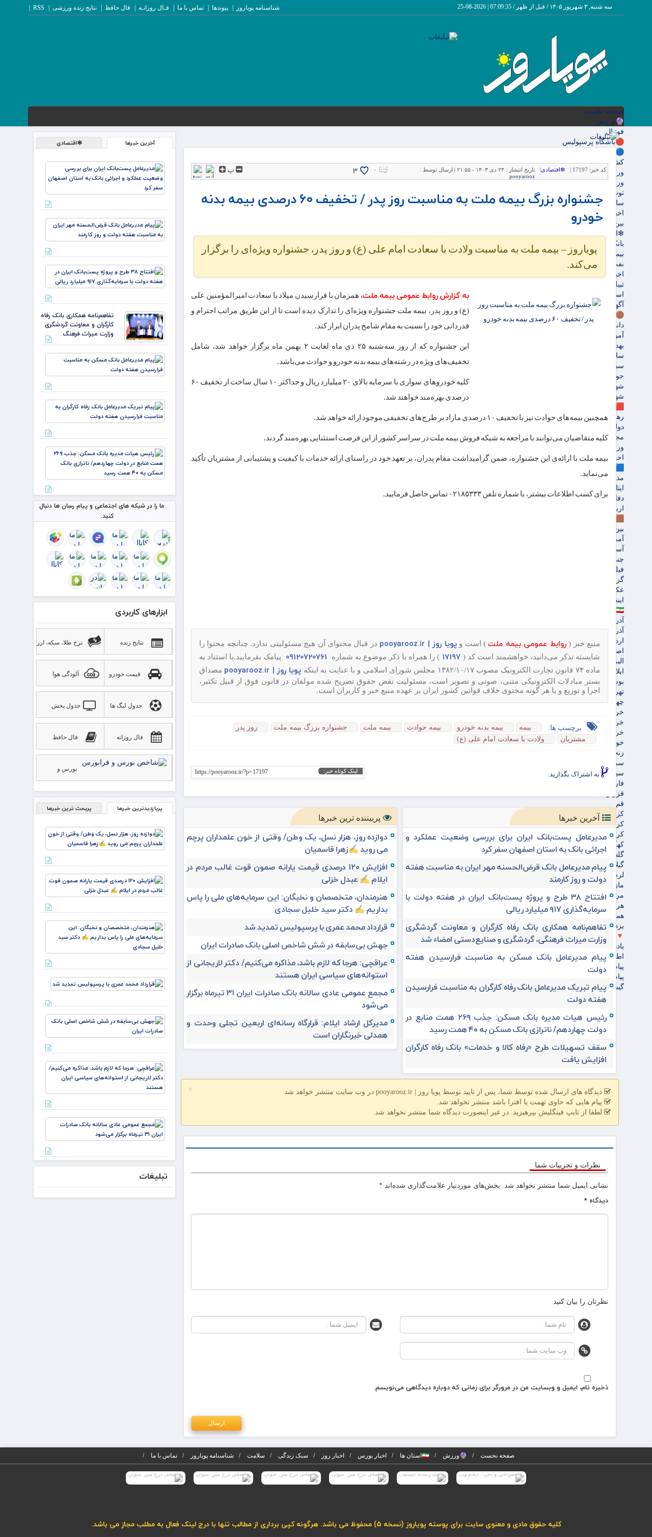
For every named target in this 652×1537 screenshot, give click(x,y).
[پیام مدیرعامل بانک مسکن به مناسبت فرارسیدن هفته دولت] (105, 364)
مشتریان (573, 739)
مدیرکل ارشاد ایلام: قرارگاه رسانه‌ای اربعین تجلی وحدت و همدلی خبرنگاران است (287, 1029)
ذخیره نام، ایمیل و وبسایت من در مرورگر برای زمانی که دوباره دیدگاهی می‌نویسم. (491, 1387)
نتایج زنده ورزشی (74, 7)
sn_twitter (443, 775)
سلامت (256, 1455)
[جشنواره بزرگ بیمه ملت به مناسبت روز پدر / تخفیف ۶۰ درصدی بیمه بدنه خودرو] (539, 339)
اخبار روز (332, 1455)
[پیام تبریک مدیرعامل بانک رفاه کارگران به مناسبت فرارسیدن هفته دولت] (105, 410)
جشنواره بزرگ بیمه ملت (310, 727)
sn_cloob (475, 775)
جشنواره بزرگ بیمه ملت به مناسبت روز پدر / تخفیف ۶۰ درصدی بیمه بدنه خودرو (402, 207)
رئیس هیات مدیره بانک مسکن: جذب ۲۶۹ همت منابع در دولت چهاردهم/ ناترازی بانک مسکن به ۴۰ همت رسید (506, 1023)
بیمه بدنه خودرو (480, 727)
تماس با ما (190, 7)
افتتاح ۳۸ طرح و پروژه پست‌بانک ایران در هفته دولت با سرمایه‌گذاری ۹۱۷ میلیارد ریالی (506, 903)
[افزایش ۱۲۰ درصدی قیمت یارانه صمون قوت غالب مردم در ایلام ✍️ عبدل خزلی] (105, 884)
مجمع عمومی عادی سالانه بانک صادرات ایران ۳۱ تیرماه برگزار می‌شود (287, 999)
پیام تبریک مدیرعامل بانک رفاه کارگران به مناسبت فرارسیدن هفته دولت (506, 993)
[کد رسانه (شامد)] (422, 1478)
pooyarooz (522, 176)
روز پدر (247, 727)
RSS (38, 7)
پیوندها (220, 7)
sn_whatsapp (459, 775)
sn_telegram (506, 775)
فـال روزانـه (154, 7)
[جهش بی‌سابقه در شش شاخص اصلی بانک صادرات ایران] (105, 1025)
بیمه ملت (377, 727)
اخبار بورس (372, 1455)
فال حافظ (117, 7)
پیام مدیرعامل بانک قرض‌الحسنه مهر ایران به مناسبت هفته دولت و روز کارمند (506, 873)
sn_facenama (491, 775)
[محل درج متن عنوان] (359, 1478)
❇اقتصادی (553, 169)
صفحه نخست (604, 111)
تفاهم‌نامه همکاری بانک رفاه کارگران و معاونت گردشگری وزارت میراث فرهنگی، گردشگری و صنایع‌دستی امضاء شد (506, 933)
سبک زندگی (293, 1455)
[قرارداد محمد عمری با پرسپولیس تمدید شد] (108, 983)
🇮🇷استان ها (414, 1455)
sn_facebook (538, 775)
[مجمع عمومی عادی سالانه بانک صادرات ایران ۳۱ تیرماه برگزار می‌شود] (105, 1128)
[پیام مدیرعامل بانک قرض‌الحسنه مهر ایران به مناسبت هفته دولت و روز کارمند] (105, 229)
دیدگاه (596, 1200)
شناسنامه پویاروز (258, 7)
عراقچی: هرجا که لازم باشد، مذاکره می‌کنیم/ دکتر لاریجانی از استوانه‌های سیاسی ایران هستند (287, 969)
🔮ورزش (610, 121)
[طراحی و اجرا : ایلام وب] (491, 1478)
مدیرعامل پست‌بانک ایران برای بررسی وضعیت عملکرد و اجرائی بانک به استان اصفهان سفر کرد (506, 843)
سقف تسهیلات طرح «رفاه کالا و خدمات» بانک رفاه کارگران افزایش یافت (506, 1053)
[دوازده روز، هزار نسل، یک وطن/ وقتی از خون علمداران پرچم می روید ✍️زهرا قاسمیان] (105, 838)
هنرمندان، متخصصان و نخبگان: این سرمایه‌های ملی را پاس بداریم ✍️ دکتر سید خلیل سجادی (287, 903)
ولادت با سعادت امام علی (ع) (501, 739)
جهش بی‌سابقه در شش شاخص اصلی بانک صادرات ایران (294, 945)
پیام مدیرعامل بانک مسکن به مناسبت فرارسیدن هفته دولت (506, 963)
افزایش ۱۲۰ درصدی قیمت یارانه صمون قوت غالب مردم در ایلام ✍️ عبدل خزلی (287, 873)
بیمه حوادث (424, 727)
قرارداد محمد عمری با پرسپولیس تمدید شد (316, 927)
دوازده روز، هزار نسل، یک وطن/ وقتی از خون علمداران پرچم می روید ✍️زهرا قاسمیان (287, 843)
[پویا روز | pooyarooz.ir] (545, 62)
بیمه (525, 727)
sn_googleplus (522, 775)
